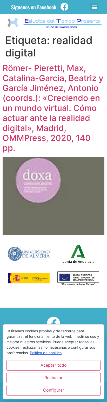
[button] (94, 7)
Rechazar (53, 377)
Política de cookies (46, 353)
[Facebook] (64, 6)
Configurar (53, 390)
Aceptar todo (54, 365)
